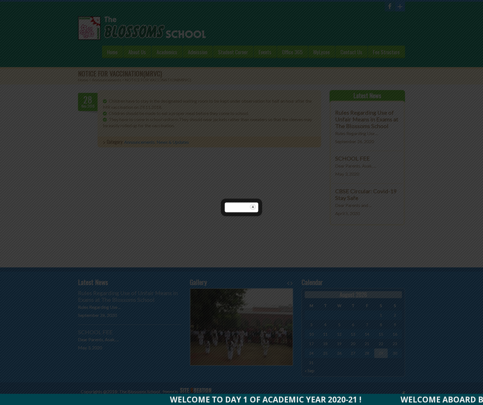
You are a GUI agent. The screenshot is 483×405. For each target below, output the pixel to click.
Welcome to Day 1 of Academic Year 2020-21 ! (248, 399)
